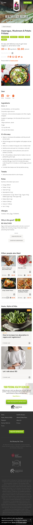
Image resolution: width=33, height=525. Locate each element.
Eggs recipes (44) (16, 236)
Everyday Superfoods (16, 240)
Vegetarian (5, 37)
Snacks (4, 39)
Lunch (27, 37)
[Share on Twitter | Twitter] (19, 57)
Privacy (18, 423)
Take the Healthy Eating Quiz (16, 402)
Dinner (21, 37)
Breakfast (14, 37)
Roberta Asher (14, 60)
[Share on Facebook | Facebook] (8, 57)
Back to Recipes (7, 26)
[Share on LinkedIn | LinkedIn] (22, 57)
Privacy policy (22, 522)
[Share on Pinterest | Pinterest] (10, 57)
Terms (2, 426)
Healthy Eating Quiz (16, 432)
